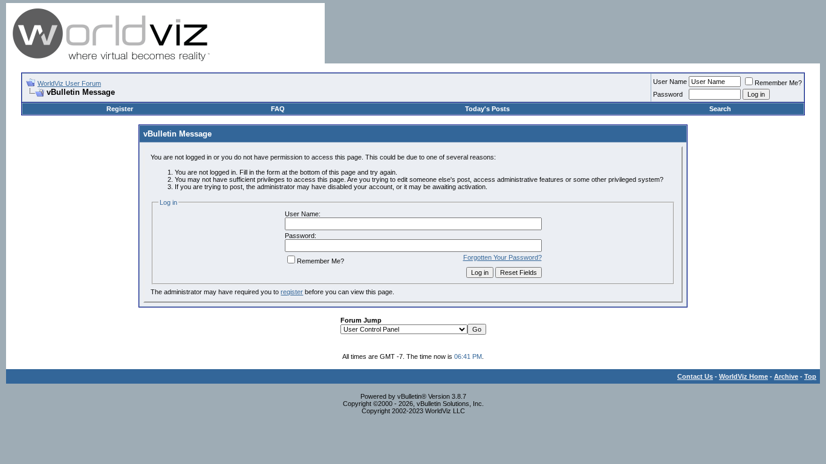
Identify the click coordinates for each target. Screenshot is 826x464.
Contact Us (695, 376)
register (292, 291)
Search (720, 108)
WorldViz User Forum (69, 83)
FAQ (278, 108)
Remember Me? (778, 82)
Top (810, 376)
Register (119, 108)
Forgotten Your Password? (502, 257)
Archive (786, 376)
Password (668, 94)
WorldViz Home (743, 376)
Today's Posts (487, 108)
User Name (670, 81)
